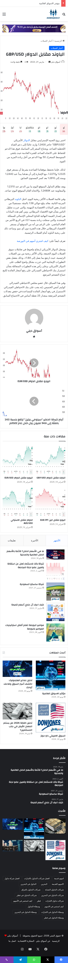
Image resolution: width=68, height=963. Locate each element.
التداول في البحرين (28, 884)
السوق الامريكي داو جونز (53, 736)
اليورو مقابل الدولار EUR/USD (18, 478)
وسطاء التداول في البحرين (26, 912)
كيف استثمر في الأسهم (22, 901)
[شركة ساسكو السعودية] (55, 591)
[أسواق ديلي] (53, 14)
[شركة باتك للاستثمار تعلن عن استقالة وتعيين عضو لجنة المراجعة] (55, 571)
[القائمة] (4, 15)
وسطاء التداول (34, 906)
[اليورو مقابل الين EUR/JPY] (50, 502)
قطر (39, 901)
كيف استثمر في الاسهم (54, 906)
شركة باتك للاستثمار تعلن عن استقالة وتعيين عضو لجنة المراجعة (25, 566)
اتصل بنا (12, 941)
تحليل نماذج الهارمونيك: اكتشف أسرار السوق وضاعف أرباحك (18, 684)
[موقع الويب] (34, 337)
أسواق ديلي (55, 62)
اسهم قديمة (59, 878)
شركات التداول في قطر (27, 895)
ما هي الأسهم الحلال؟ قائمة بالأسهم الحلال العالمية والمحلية (25, 553)
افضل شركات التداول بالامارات (37, 878)
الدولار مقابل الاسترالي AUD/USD (22, 521)
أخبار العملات (46, 40)
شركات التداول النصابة (54, 889)
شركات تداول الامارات (54, 901)
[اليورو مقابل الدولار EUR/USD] (18, 460)
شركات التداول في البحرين (52, 895)
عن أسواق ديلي (43, 941)
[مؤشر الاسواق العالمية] (50, 675)
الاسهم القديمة (58, 884)
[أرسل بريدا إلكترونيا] (50, 62)
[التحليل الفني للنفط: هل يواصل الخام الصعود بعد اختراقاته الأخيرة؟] (12, 845)
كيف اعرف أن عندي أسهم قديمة (27, 605)
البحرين (44, 884)
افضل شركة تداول (12, 878)
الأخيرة (34, 540)
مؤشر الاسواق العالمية (49, 3)
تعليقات (12, 540)
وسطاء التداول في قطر (54, 917)
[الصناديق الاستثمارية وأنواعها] (55, 826)
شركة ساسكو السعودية (32, 584)
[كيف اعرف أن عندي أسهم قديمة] (55, 612)
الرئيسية (58, 40)
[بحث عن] (64, 15)
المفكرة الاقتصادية (26, 941)
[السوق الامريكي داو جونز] (50, 717)
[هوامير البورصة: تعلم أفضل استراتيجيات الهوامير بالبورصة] (55, 632)
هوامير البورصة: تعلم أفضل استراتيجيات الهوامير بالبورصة (24, 627)
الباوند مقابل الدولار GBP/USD (51, 478)
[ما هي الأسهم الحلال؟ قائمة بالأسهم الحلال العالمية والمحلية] (55, 554)
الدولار (26, 140)
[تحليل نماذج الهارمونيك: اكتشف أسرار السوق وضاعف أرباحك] (17, 669)
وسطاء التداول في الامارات (52, 912)
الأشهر (56, 540)
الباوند (18, 199)
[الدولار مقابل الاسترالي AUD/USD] (18, 502)
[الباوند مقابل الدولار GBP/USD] (50, 460)
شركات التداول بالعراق (30, 889)
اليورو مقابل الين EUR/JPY (52, 520)
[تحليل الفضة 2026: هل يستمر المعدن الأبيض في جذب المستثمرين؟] (17, 711)
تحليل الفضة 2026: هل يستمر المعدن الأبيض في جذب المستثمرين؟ (17, 726)
